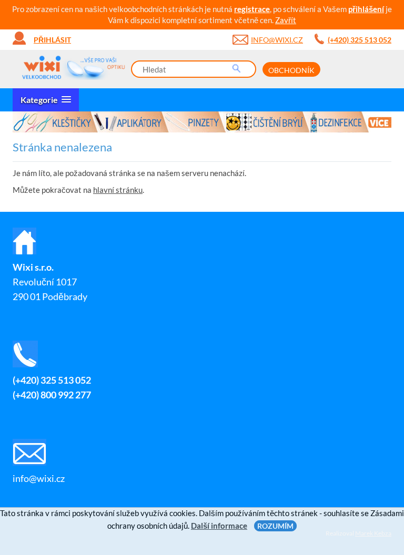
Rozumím (275, 525)
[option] (202, 121)
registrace (252, 9)
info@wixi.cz (277, 39)
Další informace (219, 525)
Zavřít (285, 20)
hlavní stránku (118, 189)
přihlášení (366, 9)
